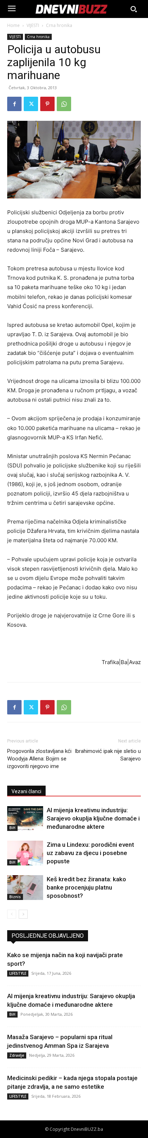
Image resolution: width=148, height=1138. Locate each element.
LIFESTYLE (17, 973)
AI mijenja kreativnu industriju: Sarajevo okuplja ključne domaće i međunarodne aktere (93, 818)
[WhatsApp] (64, 104)
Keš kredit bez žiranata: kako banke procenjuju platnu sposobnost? (86, 887)
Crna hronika (59, 25)
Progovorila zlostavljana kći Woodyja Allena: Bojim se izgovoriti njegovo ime (39, 758)
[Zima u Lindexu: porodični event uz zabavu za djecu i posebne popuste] (25, 853)
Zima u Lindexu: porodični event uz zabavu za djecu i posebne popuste (90, 853)
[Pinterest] (47, 104)
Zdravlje (16, 1055)
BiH (12, 827)
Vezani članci (26, 791)
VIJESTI (33, 25)
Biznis (15, 896)
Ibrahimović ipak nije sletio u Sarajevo (108, 755)
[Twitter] (31, 104)
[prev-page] (11, 914)
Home (13, 25)
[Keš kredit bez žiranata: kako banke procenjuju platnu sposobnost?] (25, 887)
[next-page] (23, 914)
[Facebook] (14, 104)
